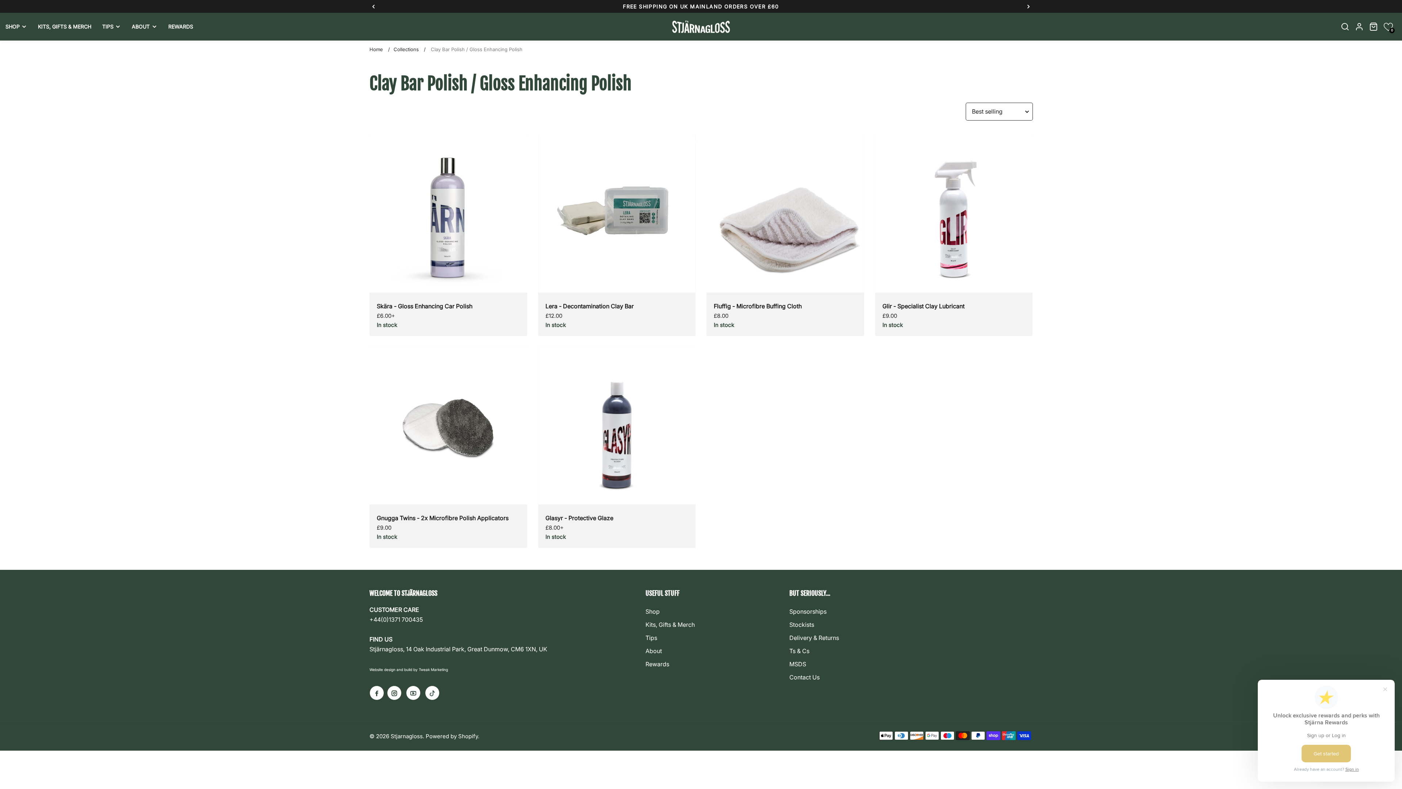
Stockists (801, 624)
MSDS (797, 664)
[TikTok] (432, 693)
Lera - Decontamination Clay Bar (589, 306)
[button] (1388, 26)
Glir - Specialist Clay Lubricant (923, 306)
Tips (651, 637)
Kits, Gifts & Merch (670, 624)
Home (376, 49)
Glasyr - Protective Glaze (579, 518)
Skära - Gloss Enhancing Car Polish (424, 306)
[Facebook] (376, 693)
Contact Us (804, 677)
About (654, 651)
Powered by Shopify (452, 736)
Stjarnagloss (407, 736)
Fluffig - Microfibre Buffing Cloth (758, 306)
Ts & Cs (799, 651)
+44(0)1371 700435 (396, 619)
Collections (406, 49)
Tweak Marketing (433, 669)
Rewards (657, 664)
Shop (653, 611)
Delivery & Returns (814, 637)
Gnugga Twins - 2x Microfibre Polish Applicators (443, 518)
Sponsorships (808, 611)
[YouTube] (413, 693)
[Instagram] (394, 693)
